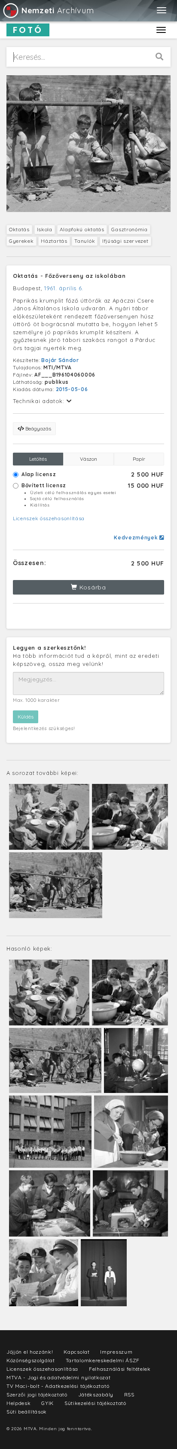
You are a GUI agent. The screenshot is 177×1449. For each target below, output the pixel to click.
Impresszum (116, 1352)
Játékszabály (95, 1394)
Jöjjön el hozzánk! (29, 1352)
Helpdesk (18, 1403)
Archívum (57, 10)
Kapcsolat (76, 1352)
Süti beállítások (26, 1411)
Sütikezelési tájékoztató (95, 1403)
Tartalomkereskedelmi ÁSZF (103, 1360)
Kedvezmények (136, 537)
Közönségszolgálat (30, 1360)
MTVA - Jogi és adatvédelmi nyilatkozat (58, 1377)
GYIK (47, 1403)
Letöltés (38, 459)
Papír (139, 459)
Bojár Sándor (60, 360)
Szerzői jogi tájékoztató (36, 1394)
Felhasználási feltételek (120, 1369)
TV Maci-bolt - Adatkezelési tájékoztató (57, 1386)
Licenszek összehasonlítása (49, 518)
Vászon (88, 459)
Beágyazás (37, 428)
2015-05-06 (72, 389)
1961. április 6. (63, 288)
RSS (129, 1394)
